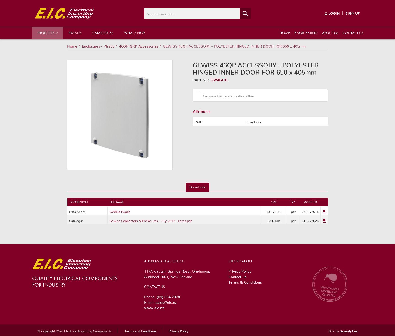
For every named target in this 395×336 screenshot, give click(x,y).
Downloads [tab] (197, 187)
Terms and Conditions (140, 330)
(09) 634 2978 (168, 296)
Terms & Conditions (245, 281)
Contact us (353, 32)
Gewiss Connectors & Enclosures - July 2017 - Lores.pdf (150, 220)
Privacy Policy (239, 270)
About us (330, 32)
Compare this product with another (228, 95)
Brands (75, 32)
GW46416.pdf (119, 211)
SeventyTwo (349, 330)
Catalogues (102, 32)
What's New (134, 32)
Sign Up (353, 13)
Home (285, 32)
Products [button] (46, 32)
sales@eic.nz (166, 301)
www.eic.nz (154, 307)
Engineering (306, 32)
